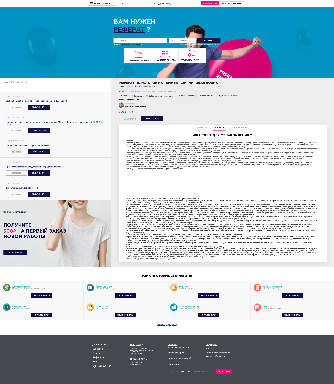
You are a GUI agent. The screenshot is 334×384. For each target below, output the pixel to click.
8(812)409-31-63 (101, 366)
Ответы (96, 353)
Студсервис (211, 344)
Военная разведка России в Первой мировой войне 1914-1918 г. (36, 101)
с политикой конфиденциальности (212, 44)
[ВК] (122, 3)
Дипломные (99, 344)
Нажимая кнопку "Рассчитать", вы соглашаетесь (202, 44)
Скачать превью (129, 119)
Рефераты (98, 357)
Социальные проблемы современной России (27, 145)
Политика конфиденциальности (178, 345)
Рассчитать (209, 40)
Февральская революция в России (22, 188)
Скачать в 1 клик (39, 107)
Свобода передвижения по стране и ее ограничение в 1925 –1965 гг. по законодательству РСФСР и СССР (54, 123)
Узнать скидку (223, 371)
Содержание (202, 128)
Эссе (95, 361)
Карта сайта (173, 364)
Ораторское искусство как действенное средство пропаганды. (35, 167)
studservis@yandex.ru (216, 356)
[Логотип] (162, 3)
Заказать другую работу (167, 325)
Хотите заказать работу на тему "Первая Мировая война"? (154, 91)
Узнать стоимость (15, 252)
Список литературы (239, 128)
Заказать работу (210, 3)
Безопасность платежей (179, 358)
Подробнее (16, 107)
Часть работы (219, 128)
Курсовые (98, 349)
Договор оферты (176, 352)
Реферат (129, 30)
